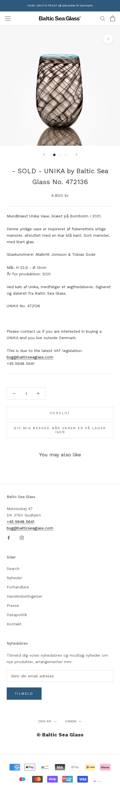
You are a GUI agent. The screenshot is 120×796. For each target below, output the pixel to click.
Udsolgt (60, 413)
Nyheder (14, 578)
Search (13, 568)
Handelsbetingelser (24, 596)
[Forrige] (44, 154)
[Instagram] (22, 537)
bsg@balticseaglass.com (30, 357)
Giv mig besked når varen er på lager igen (60, 430)
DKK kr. (45, 721)
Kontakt (14, 624)
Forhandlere (18, 587)
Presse (13, 605)
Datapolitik (17, 614)
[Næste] (76, 154)
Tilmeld (24, 694)
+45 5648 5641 (20, 521)
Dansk (71, 721)
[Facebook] (9, 537)
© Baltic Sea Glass (60, 735)
